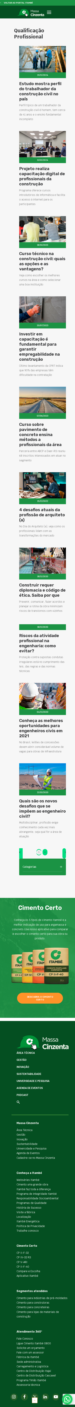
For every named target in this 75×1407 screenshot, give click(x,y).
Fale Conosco (25, 1338)
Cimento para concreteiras (33, 1307)
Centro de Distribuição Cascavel (36, 1375)
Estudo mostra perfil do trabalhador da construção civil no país (40, 91)
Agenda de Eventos (30, 1088)
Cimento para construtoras (33, 1302)
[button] (49, 16)
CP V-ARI (22, 1262)
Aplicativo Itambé (27, 1275)
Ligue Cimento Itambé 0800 (34, 1343)
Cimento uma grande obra (32, 1184)
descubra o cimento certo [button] (40, 998)
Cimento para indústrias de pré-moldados (42, 1298)
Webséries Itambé (28, 1180)
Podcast (22, 1095)
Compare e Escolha (28, 1271)
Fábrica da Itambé (28, 1357)
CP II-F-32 (23, 1252)
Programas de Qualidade (32, 1203)
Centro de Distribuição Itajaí (34, 1371)
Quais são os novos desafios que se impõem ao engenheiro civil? (42, 809)
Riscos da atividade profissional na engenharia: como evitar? (39, 643)
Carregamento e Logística (32, 1366)
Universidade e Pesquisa (33, 1081)
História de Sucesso (29, 1207)
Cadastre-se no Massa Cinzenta (36, 1157)
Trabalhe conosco (28, 1230)
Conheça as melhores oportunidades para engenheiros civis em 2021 (41, 728)
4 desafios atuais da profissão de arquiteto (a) (42, 514)
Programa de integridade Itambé (37, 1193)
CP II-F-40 (23, 1266)
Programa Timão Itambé (31, 1380)
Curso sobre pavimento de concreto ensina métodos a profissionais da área (40, 434)
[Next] (64, 853)
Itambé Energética (28, 1221)
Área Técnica (26, 1053)
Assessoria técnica (28, 1384)
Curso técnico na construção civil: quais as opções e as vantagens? (42, 261)
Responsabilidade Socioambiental (37, 1198)
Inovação (23, 1067)
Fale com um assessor (30, 1352)
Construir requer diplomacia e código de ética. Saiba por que (42, 590)
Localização (24, 1216)
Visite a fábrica (26, 1212)
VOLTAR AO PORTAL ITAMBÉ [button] (18, 3)
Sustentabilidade (29, 1074)
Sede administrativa (29, 1361)
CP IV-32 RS (24, 1257)
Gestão (22, 1060)
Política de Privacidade (31, 1226)
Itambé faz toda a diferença (34, 1189)
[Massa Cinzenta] (30, 13)
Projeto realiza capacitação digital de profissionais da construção (42, 176)
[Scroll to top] (35, 1400)
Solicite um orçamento (31, 1348)
